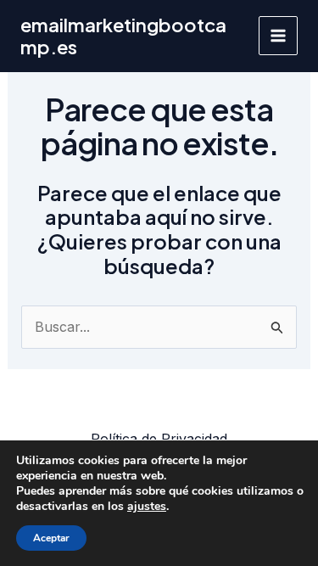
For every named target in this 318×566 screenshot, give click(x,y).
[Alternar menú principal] (278, 35)
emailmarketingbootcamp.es (123, 36)
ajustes (146, 506)
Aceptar (51, 538)
